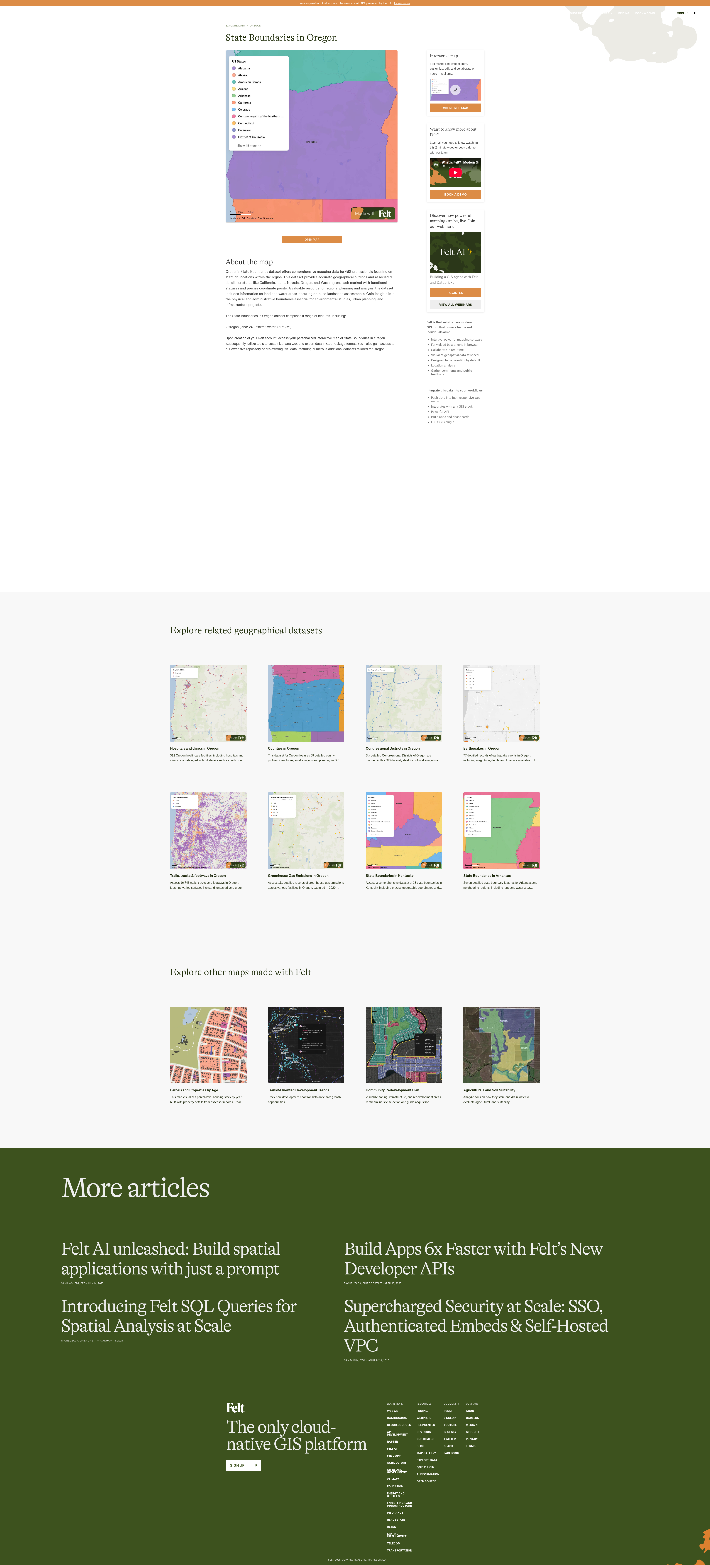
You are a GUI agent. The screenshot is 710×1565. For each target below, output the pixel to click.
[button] (552, 13)
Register (455, 292)
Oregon (255, 25)
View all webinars (455, 304)
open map (312, 239)
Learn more (402, 3)
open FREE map (455, 108)
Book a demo (455, 194)
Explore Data (235, 25)
